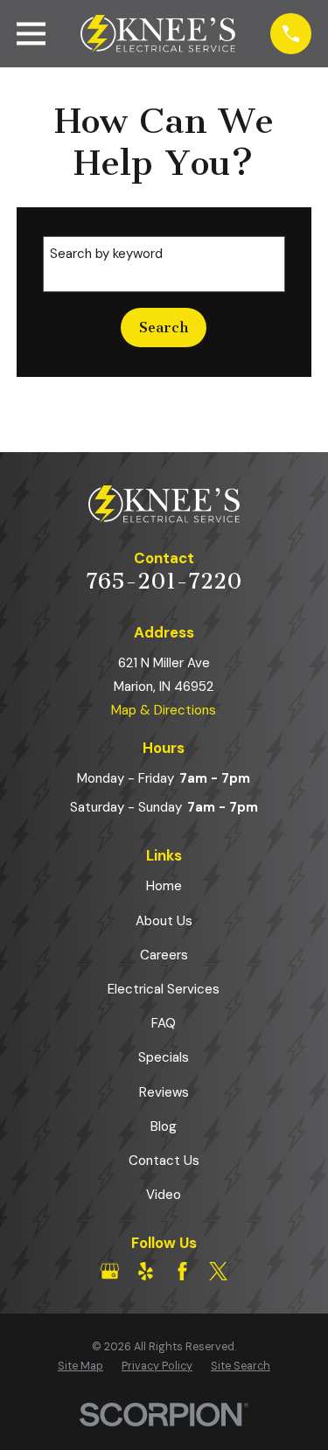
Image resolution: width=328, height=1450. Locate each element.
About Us (164, 921)
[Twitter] (218, 1271)
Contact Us (164, 1160)
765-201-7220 (164, 581)
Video (163, 1194)
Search (163, 327)
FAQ (163, 1023)
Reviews (164, 1092)
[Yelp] (145, 1271)
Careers (164, 955)
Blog (163, 1126)
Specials (163, 1057)
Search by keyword (106, 253)
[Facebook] (182, 1271)
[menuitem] (80, 1366)
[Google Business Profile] (110, 1271)
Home (164, 886)
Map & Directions (163, 710)
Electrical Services (164, 989)
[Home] (158, 34)
